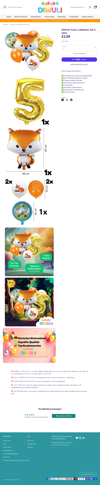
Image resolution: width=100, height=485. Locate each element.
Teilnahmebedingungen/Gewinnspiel (16, 460)
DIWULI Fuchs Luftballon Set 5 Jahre (19, 24)
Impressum (7, 441)
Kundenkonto (32, 444)
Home (9, 17)
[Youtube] (77, 438)
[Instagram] (80, 438)
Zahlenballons (36, 17)
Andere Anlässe (87, 17)
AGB (4, 444)
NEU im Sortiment (20, 17)
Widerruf (6, 457)
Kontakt (30, 447)
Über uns (30, 441)
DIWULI (16, 480)
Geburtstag (61, 17)
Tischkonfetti (73, 17)
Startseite (5, 24)
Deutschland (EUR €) (76, 7)
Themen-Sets (49, 17)
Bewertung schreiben (63, 416)
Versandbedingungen (10, 454)
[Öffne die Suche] (5, 7)
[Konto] (90, 7)
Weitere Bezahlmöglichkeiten (79, 64)
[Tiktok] (83, 438)
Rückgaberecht (8, 450)
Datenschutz (7, 447)
